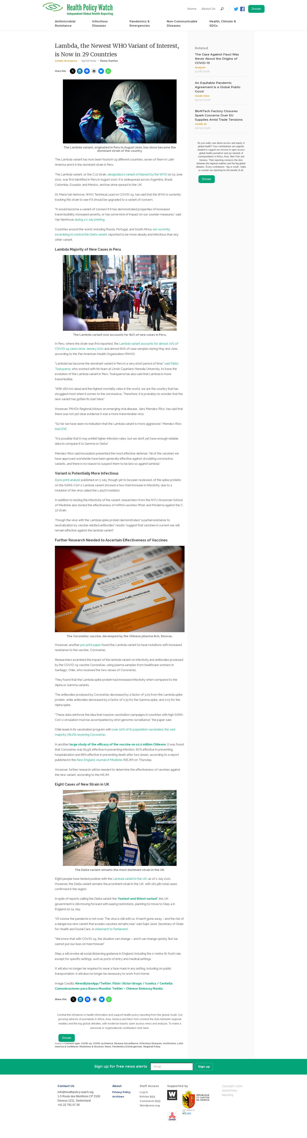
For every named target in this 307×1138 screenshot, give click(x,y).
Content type (72, 1043)
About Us (208, 8)
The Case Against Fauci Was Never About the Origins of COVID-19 (217, 59)
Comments (150, 1101)
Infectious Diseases (100, 23)
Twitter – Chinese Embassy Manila (137, 988)
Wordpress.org (150, 1105)
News (108, 1046)
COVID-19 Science (66, 60)
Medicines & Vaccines (91, 1046)
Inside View (202, 95)
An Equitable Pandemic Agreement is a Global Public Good (218, 87)
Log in (144, 1092)
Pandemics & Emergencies (140, 23)
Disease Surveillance (126, 1043)
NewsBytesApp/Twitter (93, 983)
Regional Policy (151, 1046)
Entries (147, 1096)
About (117, 1086)
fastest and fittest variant (137, 898)
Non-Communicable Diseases (182, 23)
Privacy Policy (121, 1092)
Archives (118, 1096)
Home (191, 8)
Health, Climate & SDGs (222, 23)
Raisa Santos (109, 60)
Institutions (169, 1043)
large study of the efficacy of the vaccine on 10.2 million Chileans (117, 744)
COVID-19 (86, 1043)
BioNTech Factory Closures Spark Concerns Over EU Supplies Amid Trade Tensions (219, 115)
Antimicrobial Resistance (65, 23)
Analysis (200, 67)
